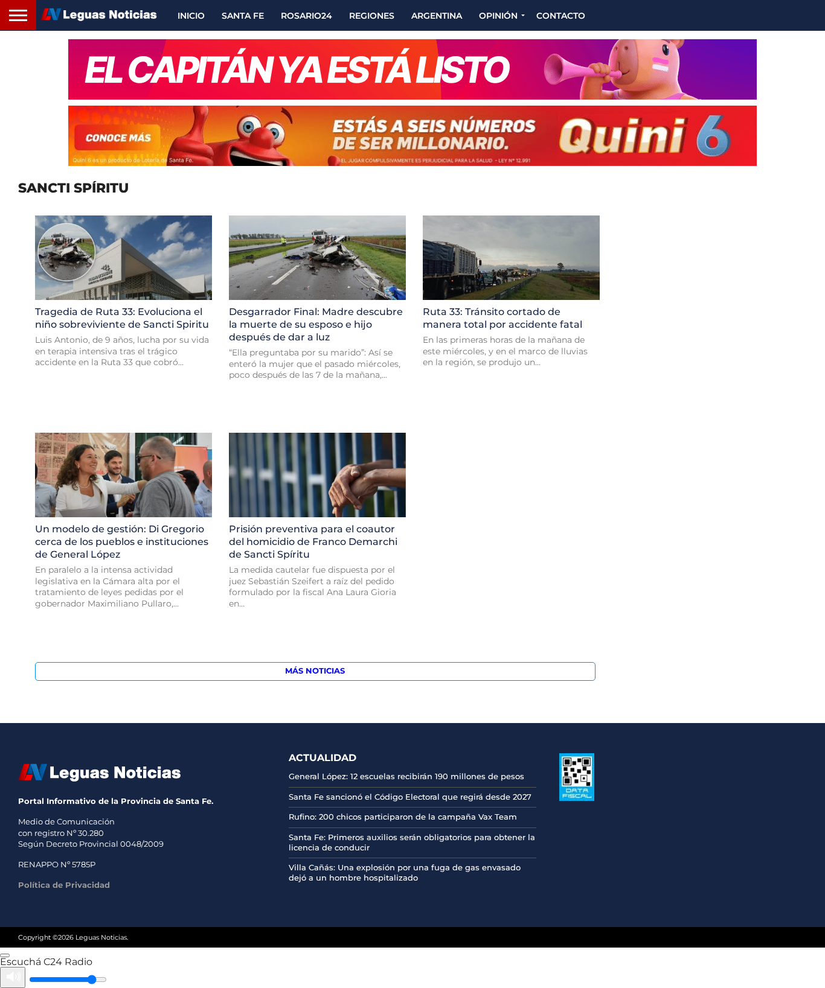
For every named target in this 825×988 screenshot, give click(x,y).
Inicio (191, 15)
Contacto (560, 15)
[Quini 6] (412, 136)
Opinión (498, 15)
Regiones (371, 15)
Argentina (436, 15)
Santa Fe (243, 15)
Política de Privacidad (64, 885)
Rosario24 (306, 15)
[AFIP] (576, 797)
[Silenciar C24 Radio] (12, 977)
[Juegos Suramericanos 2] (412, 69)
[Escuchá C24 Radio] (5, 955)
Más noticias (315, 670)
